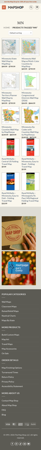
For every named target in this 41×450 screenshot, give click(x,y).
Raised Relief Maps (10, 311)
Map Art (5, 339)
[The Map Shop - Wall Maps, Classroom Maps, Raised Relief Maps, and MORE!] (16, 7)
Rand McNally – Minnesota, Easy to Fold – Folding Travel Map (10, 197)
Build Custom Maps (10, 335)
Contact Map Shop (10, 400)
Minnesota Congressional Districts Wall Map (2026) (30, 97)
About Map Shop (9, 405)
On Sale (5, 353)
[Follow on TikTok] (20, 444)
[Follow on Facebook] (12, 444)
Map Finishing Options (12, 368)
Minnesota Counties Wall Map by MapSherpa (10, 129)
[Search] (31, 7)
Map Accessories (9, 349)
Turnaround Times (10, 372)
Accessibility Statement (12, 386)
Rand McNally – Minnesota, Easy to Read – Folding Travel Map (30, 163)
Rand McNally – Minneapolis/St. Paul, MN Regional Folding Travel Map (30, 197)
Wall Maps (6, 302)
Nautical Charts (9, 316)
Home (7, 27)
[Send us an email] (24, 444)
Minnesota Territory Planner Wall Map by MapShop (9, 97)
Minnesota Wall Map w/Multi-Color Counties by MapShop (30, 62)
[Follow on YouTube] (29, 444)
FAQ (4, 410)
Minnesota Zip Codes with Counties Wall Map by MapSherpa (30, 131)
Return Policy (8, 377)
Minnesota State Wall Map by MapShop (9, 61)
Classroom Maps (9, 306)
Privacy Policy (8, 381)
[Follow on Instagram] (16, 444)
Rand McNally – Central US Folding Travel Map (10, 161)
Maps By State (8, 320)
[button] (4, 7)
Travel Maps (7, 344)
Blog (4, 414)
